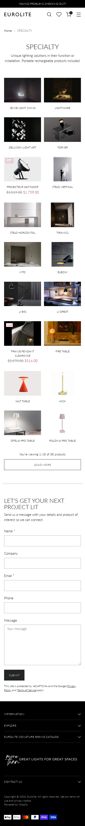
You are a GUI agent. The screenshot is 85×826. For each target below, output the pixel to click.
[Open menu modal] (78, 14)
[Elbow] (62, 254)
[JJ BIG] (22, 294)
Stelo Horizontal (22, 232)
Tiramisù (62, 232)
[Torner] (62, 129)
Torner (62, 147)
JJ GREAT (62, 311)
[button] (59, 14)
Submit (14, 675)
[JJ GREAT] (62, 294)
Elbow (62, 272)
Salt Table (22, 401)
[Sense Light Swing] (22, 90)
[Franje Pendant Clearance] (22, 333)
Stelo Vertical (62, 187)
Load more (42, 464)
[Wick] (62, 383)
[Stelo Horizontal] (22, 215)
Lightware (62, 108)
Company (11, 553)
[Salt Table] (22, 383)
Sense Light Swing (23, 108)
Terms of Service (26, 690)
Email (9, 576)
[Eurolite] (17, 14)
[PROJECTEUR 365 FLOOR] (22, 169)
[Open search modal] (49, 14)
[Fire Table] (62, 333)
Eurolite (31, 796)
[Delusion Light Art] (22, 129)
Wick (62, 401)
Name (9, 531)
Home (8, 30)
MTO (22, 272)
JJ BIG (22, 311)
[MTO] (22, 254)
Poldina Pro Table (62, 440)
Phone (8, 598)
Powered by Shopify (16, 804)
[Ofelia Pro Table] (22, 423)
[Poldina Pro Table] (62, 423)
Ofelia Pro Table (23, 440)
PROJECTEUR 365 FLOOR (22, 187)
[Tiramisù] (62, 215)
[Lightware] (62, 90)
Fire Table (63, 351)
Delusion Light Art (22, 147)
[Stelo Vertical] (62, 169)
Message (10, 620)
